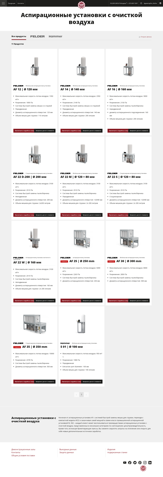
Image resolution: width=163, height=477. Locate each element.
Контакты (15, 452)
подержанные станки (117, 452)
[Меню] (3, 3)
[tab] (19, 37)
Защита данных (66, 452)
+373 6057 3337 (133, 3)
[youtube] (124, 463)
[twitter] (135, 463)
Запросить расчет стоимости (45, 130)
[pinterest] (140, 463)
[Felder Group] (81, 5)
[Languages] (160, 3)
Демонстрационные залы (23, 449)
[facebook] (129, 463)
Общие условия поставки (23, 455)
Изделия (111, 449)
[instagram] (145, 463)
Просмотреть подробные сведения (26, 130)
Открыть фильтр (146, 37)
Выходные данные (67, 449)
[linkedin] (150, 463)
